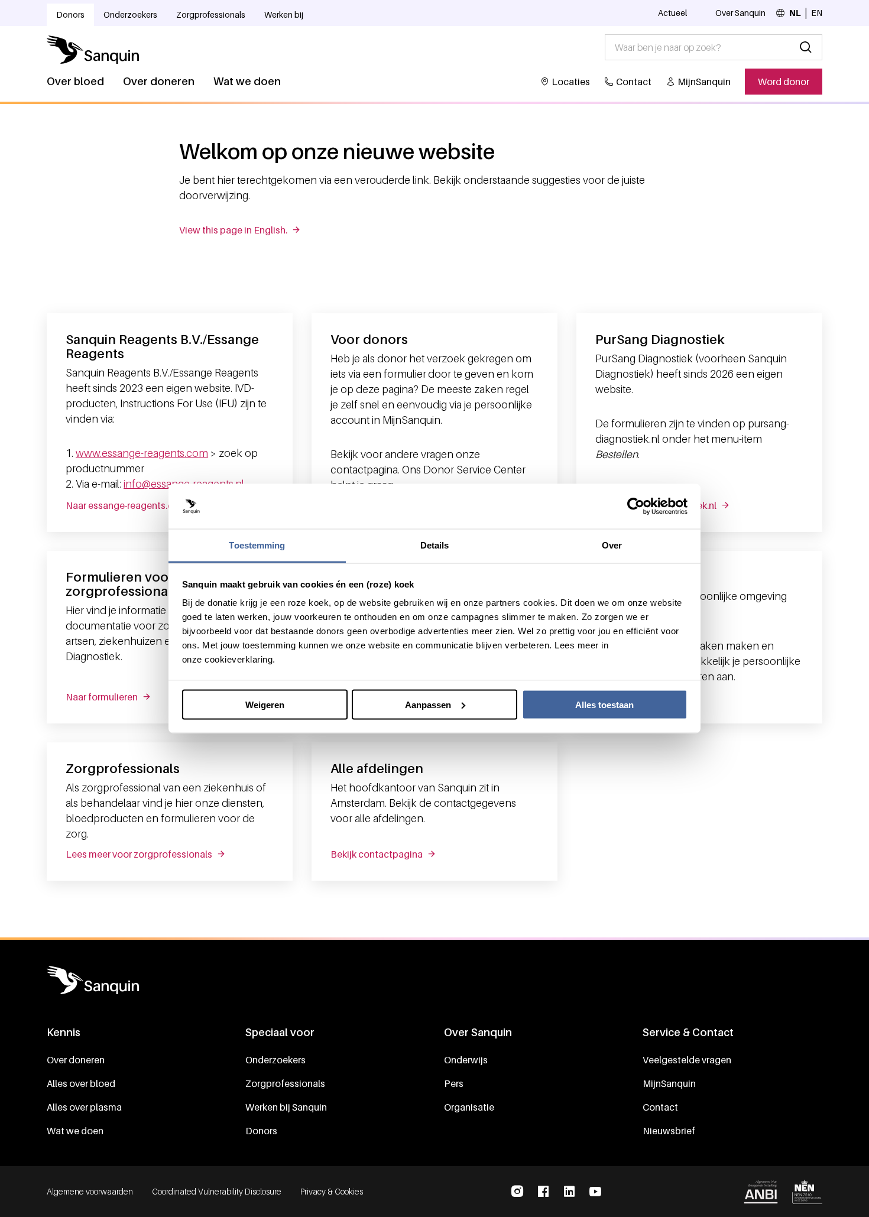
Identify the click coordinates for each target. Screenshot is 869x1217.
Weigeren (264, 704)
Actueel (672, 13)
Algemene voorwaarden (90, 1191)
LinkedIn (569, 1191)
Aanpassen (428, 704)
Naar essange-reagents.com (126, 505)
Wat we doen (247, 81)
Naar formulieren (102, 697)
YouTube (595, 1191)
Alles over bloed (81, 1083)
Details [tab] (434, 545)
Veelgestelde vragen (687, 1060)
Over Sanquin (740, 13)
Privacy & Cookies (331, 1191)
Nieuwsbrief (669, 1131)
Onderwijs (466, 1060)
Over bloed (75, 81)
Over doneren (158, 81)
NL (795, 13)
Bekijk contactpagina (376, 854)
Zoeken (806, 47)
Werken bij (283, 14)
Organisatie (469, 1107)
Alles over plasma (84, 1107)
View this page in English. (233, 230)
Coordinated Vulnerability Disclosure (216, 1191)
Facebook (543, 1191)
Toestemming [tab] (257, 545)
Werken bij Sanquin (286, 1107)
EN (816, 13)
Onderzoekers (130, 14)
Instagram (517, 1191)
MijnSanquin (704, 81)
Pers (453, 1083)
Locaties (571, 81)
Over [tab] (612, 545)
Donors (70, 14)
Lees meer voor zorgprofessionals (139, 854)
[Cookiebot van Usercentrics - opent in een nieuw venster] (636, 506)
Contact (633, 81)
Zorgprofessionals (210, 14)
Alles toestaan (604, 704)
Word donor (783, 81)
